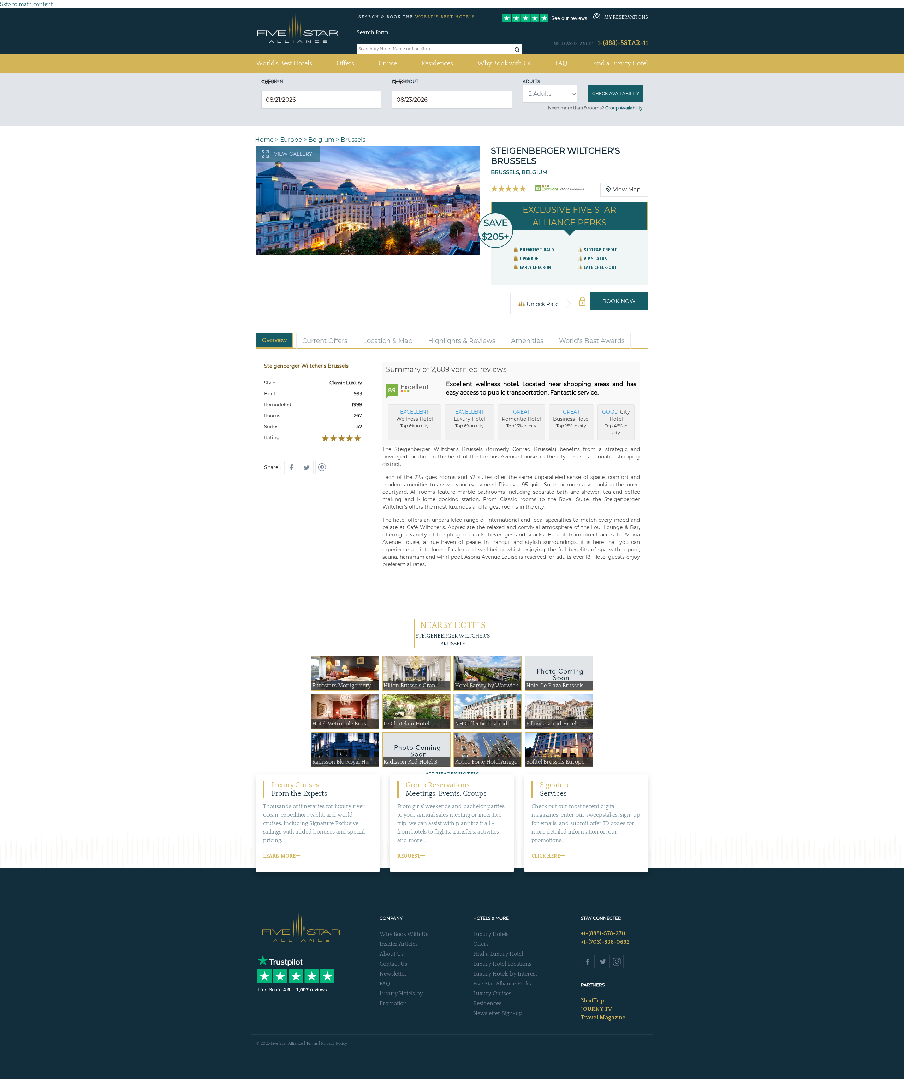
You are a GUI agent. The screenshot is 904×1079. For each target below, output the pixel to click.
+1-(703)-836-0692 (605, 942)
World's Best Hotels (284, 63)
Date (270, 82)
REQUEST (408, 856)
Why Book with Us (504, 63)
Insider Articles (399, 944)
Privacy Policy (334, 1043)
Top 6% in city (414, 418)
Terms (312, 1043)
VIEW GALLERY (293, 154)
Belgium (321, 139)
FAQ (561, 63)
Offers (345, 63)
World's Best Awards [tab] (592, 341)
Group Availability (624, 108)
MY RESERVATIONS (626, 17)
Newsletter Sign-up (498, 1013)
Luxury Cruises (492, 993)
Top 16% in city (571, 418)
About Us (392, 954)
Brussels (353, 139)
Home (264, 139)
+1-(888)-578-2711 (603, 933)
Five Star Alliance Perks (502, 983)
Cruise (388, 63)
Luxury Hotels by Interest (505, 974)
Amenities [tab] (527, 341)
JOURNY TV (596, 1009)
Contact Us (393, 964)
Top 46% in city (616, 422)
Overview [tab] (274, 340)
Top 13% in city (521, 418)
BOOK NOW (619, 301)
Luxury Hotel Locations (502, 964)
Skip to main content (26, 4)
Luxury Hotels (491, 934)
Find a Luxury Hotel (620, 63)
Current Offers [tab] (324, 341)
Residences (437, 63)
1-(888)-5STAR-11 (622, 43)
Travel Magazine (603, 1017)
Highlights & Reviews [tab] (461, 341)
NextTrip (592, 1000)
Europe (291, 139)
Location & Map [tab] (387, 341)
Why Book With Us (404, 934)
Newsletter (393, 974)
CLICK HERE (545, 856)
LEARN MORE (279, 856)
